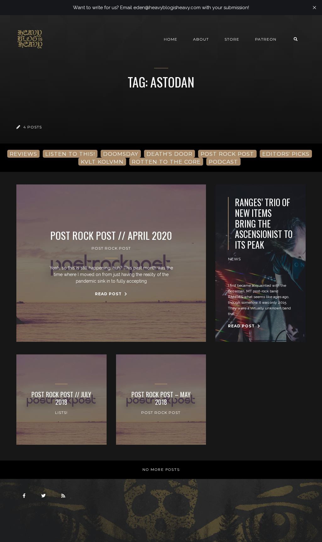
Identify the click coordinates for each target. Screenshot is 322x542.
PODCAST (223, 161)
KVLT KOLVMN (102, 161)
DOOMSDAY (120, 153)
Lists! (61, 412)
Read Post (109, 293)
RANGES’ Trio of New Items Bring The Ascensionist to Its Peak (263, 223)
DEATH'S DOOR (169, 153)
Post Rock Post (111, 248)
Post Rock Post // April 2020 (111, 235)
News (234, 259)
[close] (314, 8)
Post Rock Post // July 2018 (61, 398)
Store (232, 39)
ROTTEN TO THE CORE (166, 161)
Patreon (265, 39)
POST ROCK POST (227, 153)
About (201, 39)
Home (170, 39)
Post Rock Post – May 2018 (161, 398)
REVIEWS (23, 153)
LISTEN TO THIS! (70, 153)
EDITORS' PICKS (285, 153)
